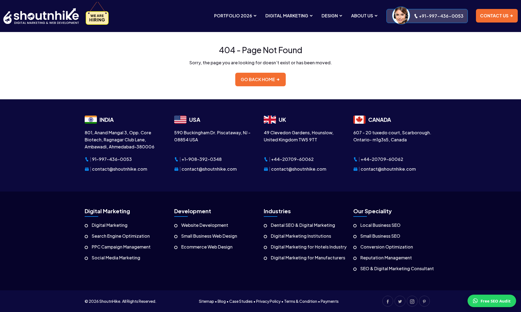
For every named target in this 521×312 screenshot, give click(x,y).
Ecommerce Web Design (207, 247)
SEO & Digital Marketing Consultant (397, 268)
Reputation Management (386, 257)
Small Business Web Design (209, 236)
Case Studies (241, 301)
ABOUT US (362, 15)
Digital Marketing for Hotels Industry (309, 247)
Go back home (258, 79)
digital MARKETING (287, 15)
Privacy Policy (268, 301)
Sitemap (206, 301)
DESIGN (330, 15)
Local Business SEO (380, 225)
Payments (330, 301)
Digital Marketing (110, 225)
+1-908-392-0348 (202, 159)
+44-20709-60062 (292, 159)
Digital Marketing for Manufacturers (308, 257)
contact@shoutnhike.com (119, 169)
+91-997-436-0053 (440, 16)
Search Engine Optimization (121, 236)
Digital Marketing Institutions (301, 236)
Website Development (204, 225)
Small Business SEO (380, 236)
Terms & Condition (300, 301)
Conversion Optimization (386, 247)
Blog (222, 301)
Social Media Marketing (116, 257)
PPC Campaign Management (121, 247)
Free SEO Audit (496, 301)
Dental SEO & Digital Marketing (303, 225)
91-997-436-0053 (112, 159)
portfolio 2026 (233, 15)
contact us (494, 15)
